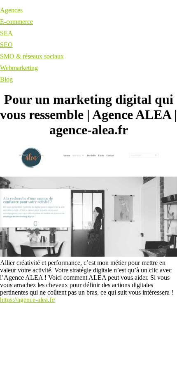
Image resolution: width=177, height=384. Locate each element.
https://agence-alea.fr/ (27, 299)
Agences (11, 10)
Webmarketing (19, 67)
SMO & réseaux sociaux (32, 56)
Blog (6, 79)
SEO (6, 44)
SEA (6, 33)
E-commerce (16, 21)
